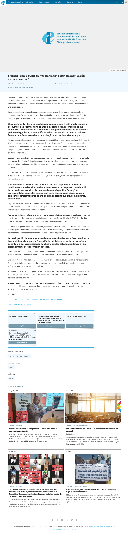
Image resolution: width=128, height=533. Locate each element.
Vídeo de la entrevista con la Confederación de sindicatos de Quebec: (35, 299)
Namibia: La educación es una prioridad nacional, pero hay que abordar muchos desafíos (36, 416)
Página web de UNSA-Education (21, 304)
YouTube (62, 520)
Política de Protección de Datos (67, 530)
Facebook (52, 520)
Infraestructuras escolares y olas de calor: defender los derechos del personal (93, 417)
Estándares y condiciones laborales (19, 356)
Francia (11, 367)
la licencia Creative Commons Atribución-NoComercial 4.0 (99, 526)
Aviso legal (56, 530)
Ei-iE (3, 3)
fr (119, 2)
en (117, 2)
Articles (11, 378)
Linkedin (76, 520)
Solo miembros (126, 2)
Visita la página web (22, 326)
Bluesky (71, 520)
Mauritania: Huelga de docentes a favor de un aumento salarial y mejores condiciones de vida (93, 477)
